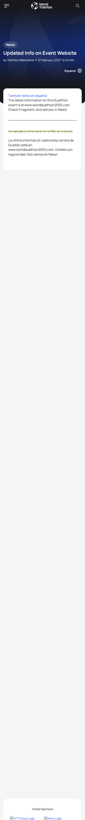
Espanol (70, 71)
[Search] (78, 6)
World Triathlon (41, 5)
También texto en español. (28, 95)
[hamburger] (6, 6)
